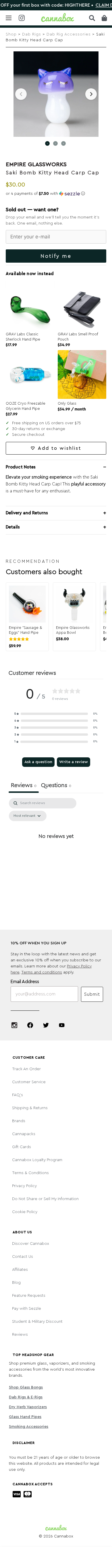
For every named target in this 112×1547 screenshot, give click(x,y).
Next (91, 94)
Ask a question (38, 762)
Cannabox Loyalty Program (37, 1160)
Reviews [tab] (23, 785)
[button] (56, 193)
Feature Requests (28, 1296)
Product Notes (21, 467)
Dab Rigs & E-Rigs (26, 1397)
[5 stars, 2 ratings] (20, 639)
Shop (11, 34)
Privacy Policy (24, 1186)
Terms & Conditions (30, 1173)
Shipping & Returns (30, 1108)
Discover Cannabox (30, 1244)
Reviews (20, 1335)
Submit (92, 994)
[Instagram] (14, 1025)
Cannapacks (23, 1134)
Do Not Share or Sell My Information (45, 1199)
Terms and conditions (41, 972)
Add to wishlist (59, 448)
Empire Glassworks (36, 164)
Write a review (73, 762)
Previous (21, 94)
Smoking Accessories (28, 1427)
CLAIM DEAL (97, 5)
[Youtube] (62, 1025)
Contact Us (22, 1257)
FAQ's (17, 1095)
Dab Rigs (31, 34)
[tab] (56, 786)
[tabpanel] (56, 849)
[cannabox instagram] (21, 18)
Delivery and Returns (27, 513)
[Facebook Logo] (30, 1025)
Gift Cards (21, 1147)
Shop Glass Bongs (26, 1387)
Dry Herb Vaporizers (28, 1407)
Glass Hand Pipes (25, 1417)
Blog (16, 1283)
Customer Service (29, 1082)
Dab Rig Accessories (69, 34)
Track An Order (26, 1069)
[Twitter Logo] (46, 1025)
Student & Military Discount (37, 1322)
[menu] (8, 18)
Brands (18, 1121)
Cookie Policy (24, 1212)
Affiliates (20, 1270)
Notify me (56, 256)
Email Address (25, 981)
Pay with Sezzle (26, 1309)
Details (13, 527)
